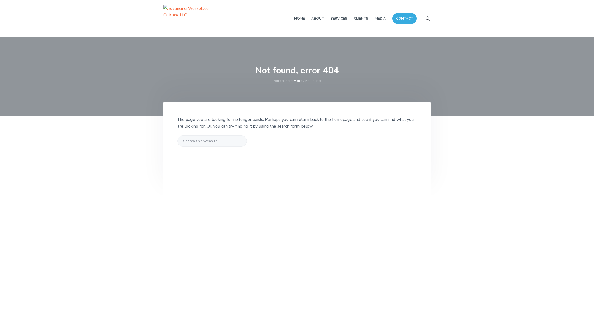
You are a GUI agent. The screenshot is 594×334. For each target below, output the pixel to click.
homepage (342, 119)
